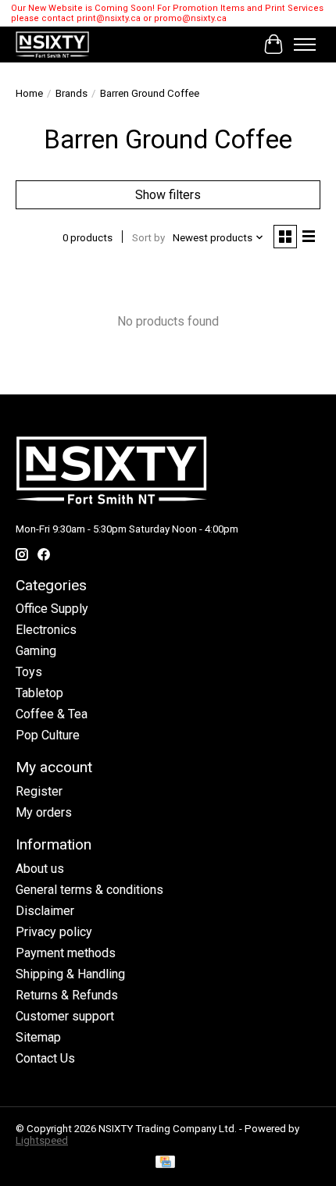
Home (29, 93)
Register (39, 791)
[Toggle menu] (304, 44)
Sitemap (38, 1037)
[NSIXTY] (52, 44)
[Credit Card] (165, 1163)
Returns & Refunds (67, 995)
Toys (29, 671)
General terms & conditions (89, 889)
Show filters (168, 194)
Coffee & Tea (52, 714)
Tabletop (39, 693)
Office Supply (52, 608)
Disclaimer (45, 910)
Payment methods (66, 953)
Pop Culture (48, 735)
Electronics (46, 629)
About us (40, 868)
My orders (44, 812)
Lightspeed (42, 1140)
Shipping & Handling (70, 974)
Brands (71, 93)
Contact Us (45, 1058)
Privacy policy (54, 931)
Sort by (148, 238)
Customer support (65, 1016)
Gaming (36, 650)
